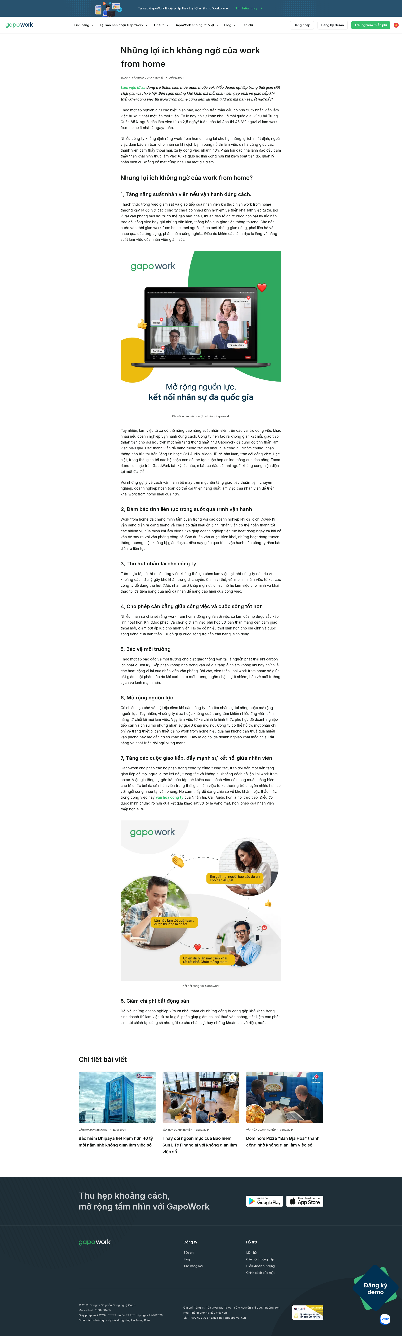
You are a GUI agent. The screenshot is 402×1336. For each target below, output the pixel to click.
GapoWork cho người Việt (194, 25)
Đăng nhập (302, 25)
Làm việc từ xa (133, 87)
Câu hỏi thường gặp (260, 1259)
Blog (227, 25)
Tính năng (81, 25)
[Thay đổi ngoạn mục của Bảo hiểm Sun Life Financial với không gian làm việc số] (201, 1097)
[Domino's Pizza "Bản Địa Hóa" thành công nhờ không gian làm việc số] (284, 1097)
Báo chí (247, 25)
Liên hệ (251, 1253)
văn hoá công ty (169, 797)
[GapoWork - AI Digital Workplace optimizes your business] (20, 25)
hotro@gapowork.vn (232, 1317)
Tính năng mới (193, 1266)
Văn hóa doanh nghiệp (148, 77)
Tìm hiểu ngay (246, 8)
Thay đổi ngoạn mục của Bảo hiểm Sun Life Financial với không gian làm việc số (199, 1145)
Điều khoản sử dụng (260, 1266)
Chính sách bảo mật (260, 1273)
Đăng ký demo (332, 25)
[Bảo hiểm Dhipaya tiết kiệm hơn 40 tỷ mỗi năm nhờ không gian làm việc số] (117, 1097)
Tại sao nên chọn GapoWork (121, 25)
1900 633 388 (199, 1317)
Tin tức (158, 25)
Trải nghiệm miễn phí (370, 25)
